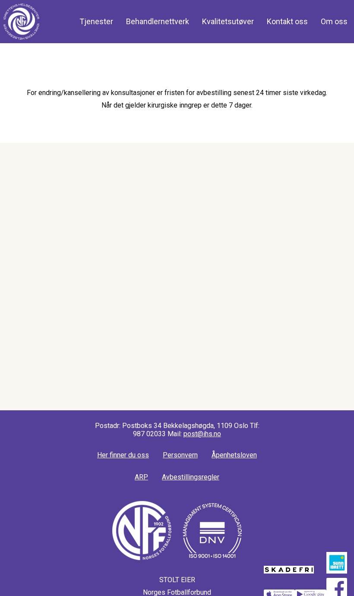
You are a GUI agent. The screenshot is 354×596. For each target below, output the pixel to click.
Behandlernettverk (157, 21)
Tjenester (96, 21)
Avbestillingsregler (190, 477)
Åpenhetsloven (234, 455)
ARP (141, 477)
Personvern (180, 455)
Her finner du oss (123, 455)
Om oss (334, 21)
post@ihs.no (202, 434)
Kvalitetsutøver (228, 21)
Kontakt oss (287, 21)
